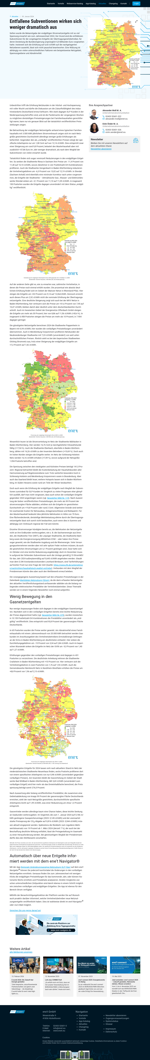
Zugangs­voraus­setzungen (117, 1018)
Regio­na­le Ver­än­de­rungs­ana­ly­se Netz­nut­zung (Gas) (46, 867)
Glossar (109, 1024)
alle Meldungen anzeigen (21, 952)
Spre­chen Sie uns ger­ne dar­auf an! (25, 910)
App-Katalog (91, 4)
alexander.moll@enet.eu (117, 119)
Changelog (113, 4)
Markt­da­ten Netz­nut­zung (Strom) (34, 580)
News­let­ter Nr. (58, 498)
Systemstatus (112, 1021)
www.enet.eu (59, 1030)
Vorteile (61, 4)
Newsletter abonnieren (101, 149)
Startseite (51, 4)
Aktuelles (102, 4)
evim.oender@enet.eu (116, 132)
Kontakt (124, 4)
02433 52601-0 (60, 1026)
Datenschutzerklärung (75, 1043)
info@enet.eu (59, 1028)
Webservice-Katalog (75, 4)
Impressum (111, 1029)
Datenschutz (111, 1031)
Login (136, 3)
